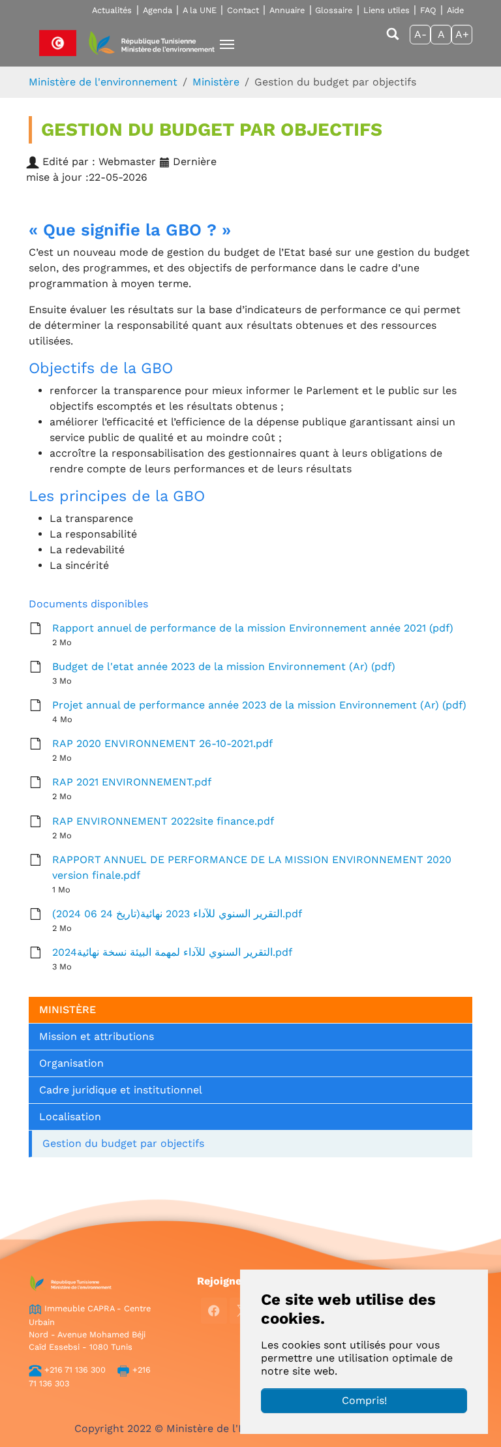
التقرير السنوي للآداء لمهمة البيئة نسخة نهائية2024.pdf (172, 952)
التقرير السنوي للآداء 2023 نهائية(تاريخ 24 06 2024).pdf (177, 913)
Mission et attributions (96, 1036)
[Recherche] (392, 40)
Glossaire (333, 10)
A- (420, 34)
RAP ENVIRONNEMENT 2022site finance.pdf (163, 821)
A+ (462, 34)
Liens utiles (386, 10)
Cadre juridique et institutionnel (120, 1090)
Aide (455, 10)
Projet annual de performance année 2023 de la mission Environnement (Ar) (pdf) (259, 705)
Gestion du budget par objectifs (123, 1143)
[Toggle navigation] (227, 44)
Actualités (112, 10)
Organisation (71, 1063)
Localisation (70, 1116)
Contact (243, 10)
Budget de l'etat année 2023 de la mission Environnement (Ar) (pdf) (223, 666)
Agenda (157, 10)
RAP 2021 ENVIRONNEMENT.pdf (131, 782)
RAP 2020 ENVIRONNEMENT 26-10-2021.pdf (162, 743)
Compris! (364, 1400)
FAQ (428, 10)
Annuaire (287, 10)
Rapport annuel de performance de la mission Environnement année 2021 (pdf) (252, 628)
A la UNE (200, 10)
